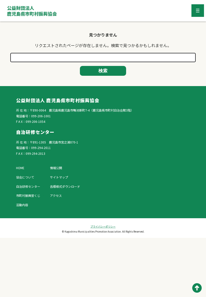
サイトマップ (59, 177)
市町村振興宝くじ (28, 195)
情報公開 (56, 168)
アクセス (56, 195)
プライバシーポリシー (103, 226)
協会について (25, 177)
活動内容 (22, 205)
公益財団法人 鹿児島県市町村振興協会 (32, 10)
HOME (20, 168)
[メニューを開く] (197, 10)
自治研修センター (28, 186)
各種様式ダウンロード (65, 186)
